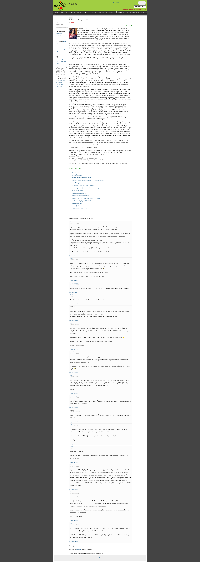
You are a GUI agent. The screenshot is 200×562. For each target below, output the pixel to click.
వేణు (71, 222)
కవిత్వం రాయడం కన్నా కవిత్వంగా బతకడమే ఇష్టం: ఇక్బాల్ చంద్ (61, 83)
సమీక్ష (91, 12)
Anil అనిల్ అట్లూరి (74, 396)
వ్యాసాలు (110, 12)
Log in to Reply (73, 255)
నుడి (55, 14)
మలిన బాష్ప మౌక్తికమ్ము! (59, 34)
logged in (78, 549)
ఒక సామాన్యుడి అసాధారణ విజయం (81, 195)
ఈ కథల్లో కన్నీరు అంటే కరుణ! (80, 206)
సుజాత (72, 22)
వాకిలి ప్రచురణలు (115, 2)
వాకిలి (99, 558)
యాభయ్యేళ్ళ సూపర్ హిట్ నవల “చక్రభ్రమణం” (83, 185)
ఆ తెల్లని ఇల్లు (75, 172)
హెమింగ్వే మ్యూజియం (77, 175)
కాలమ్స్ (62, 12)
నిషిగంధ (72, 352)
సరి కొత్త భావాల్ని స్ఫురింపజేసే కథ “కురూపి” (83, 200)
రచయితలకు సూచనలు (135, 12)
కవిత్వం (70, 12)
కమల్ (71, 465)
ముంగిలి (56, 12)
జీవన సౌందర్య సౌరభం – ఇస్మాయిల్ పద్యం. (61, 61)
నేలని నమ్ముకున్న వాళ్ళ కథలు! (79, 208)
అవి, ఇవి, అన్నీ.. (121, 12)
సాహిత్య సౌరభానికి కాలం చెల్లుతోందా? (81, 177)
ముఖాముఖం (101, 12)
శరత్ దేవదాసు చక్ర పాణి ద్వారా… (80, 193)
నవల (84, 12)
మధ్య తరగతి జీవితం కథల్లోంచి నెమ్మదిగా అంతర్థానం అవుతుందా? (88, 180)
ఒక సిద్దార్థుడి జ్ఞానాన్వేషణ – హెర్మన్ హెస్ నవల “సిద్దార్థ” (86, 188)
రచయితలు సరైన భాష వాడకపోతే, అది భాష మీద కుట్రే (86, 198)
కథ (77, 12)
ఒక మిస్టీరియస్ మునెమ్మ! (78, 203)
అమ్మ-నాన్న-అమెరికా (77, 190)
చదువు (70, 18)
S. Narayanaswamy (74, 283)
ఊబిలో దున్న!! (76, 182)
